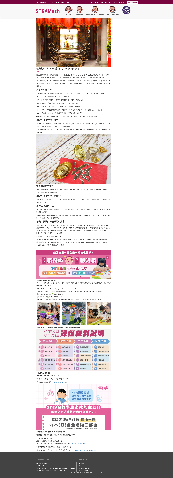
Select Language (131, 2)
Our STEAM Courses (42, 2)
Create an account (96, 2)
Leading (81, 465)
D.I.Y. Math (55, 2)
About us (81, 463)
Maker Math (65, 2)
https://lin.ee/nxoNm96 (60, 382)
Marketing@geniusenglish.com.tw (86, 450)
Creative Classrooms (85, 468)
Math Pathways (83, 470)
